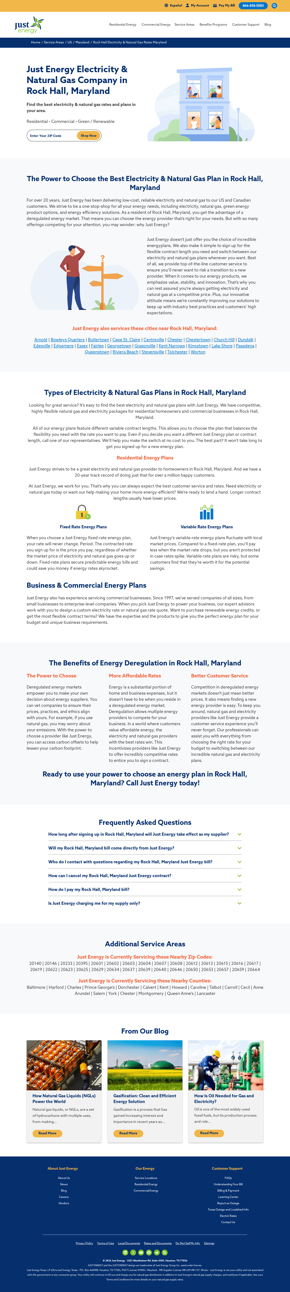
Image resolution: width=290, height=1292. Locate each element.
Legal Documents (129, 1243)
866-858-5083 (253, 5)
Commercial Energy (156, 24)
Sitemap (209, 1243)
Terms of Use (105, 1243)
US (70, 42)
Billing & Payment (228, 1190)
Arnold (40, 340)
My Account (200, 5)
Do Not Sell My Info (188, 1243)
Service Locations (146, 1178)
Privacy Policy (84, 1243)
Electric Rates (228, 1216)
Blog (268, 24)
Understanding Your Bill (228, 1184)
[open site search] (274, 6)
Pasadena (245, 346)
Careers (64, 1197)
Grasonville (145, 346)
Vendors (64, 1203)
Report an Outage (228, 1203)
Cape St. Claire (126, 340)
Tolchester (177, 352)
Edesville (42, 346)
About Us (64, 1178)
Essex (82, 346)
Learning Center (228, 1197)
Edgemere (64, 346)
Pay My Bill (227, 5)
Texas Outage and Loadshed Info (228, 1209)
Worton (198, 352)
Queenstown (97, 352)
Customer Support (245, 24)
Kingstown (198, 346)
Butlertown (98, 340)
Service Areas (185, 24)
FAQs (228, 1178)
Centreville (154, 340)
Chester (174, 340)
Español (176, 5)
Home (35, 42)
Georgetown (119, 346)
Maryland (82, 42)
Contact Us (228, 1222)
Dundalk (246, 340)
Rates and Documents (158, 1243)
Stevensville (153, 352)
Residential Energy (123, 24)
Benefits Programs (213, 24)
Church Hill (224, 340)
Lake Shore (222, 346)
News (64, 1184)
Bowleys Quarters (68, 340)
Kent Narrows (172, 346)
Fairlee (97, 346)
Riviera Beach (125, 352)
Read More (47, 1133)
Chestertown (198, 340)
